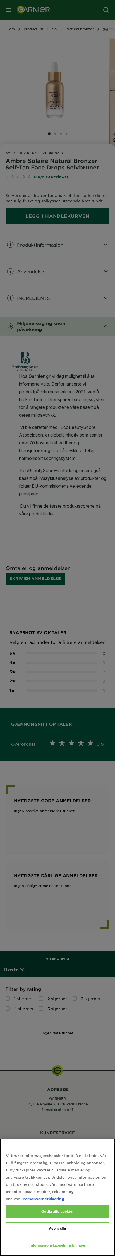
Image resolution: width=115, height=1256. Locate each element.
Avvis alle (57, 1229)
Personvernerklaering (43, 1198)
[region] (57, 1197)
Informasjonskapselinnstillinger (57, 1245)
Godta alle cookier (57, 1211)
